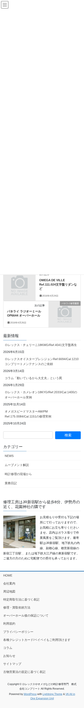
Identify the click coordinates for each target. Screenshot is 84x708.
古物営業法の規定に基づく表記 (24, 672)
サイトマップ (12, 664)
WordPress (30, 694)
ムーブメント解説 (17, 465)
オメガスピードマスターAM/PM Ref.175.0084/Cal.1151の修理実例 (28, 414)
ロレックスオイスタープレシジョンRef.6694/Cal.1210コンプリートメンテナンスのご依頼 (42, 361)
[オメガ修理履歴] (19, 279)
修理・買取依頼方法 (16, 607)
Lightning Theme (52, 694)
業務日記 (11, 483)
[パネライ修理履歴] (65, 310)
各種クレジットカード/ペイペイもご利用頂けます (36, 639)
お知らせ (9, 656)
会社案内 (9, 583)
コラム (7, 648)
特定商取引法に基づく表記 (21, 599)
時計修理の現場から (18, 474)
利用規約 (9, 623)
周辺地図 (9, 591)
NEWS (9, 456)
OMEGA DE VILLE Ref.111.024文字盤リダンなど (58, 284)
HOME (7, 575)
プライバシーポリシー (18, 631)
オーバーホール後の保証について (25, 615)
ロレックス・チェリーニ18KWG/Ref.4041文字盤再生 (41, 345)
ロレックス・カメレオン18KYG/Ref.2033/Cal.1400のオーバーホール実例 (41, 394)
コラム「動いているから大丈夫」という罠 (33, 378)
